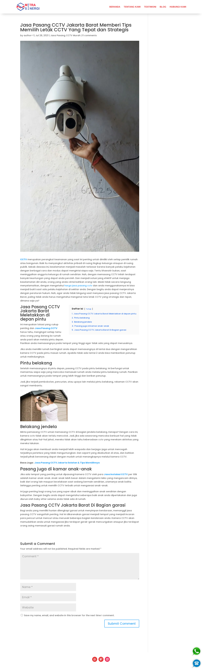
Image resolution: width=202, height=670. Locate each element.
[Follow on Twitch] (101, 659)
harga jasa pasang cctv (78, 285)
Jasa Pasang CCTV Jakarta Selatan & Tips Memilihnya (67, 462)
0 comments (89, 35)
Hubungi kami (178, 7)
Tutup (88, 309)
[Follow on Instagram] (107, 659)
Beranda (114, 7)
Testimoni (150, 7)
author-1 (29, 35)
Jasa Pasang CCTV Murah (65, 35)
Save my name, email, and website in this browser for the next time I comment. (69, 615)
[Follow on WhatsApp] (94, 659)
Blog (163, 7)
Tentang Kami (132, 7)
